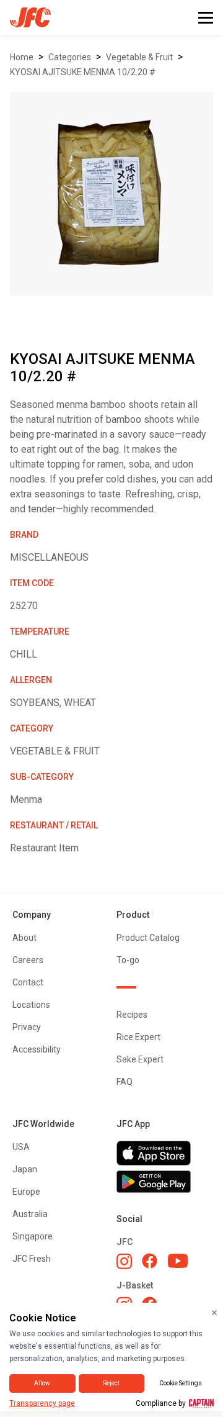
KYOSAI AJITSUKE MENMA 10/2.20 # (82, 72)
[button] (205, 17)
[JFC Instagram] (124, 1261)
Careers (27, 960)
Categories (69, 57)
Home (21, 57)
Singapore (32, 1236)
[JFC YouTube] (177, 1261)
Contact (27, 982)
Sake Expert (140, 1059)
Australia (30, 1214)
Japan (24, 1169)
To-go (127, 960)
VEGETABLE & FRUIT (139, 57)
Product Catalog (148, 938)
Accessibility (36, 1049)
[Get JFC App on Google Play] (163, 1181)
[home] (25, 17)
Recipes (131, 1015)
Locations (31, 1005)
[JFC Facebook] (149, 1261)
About (24, 938)
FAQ (124, 1082)
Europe (26, 1192)
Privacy (26, 1027)
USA (21, 1147)
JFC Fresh (31, 1259)
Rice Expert (138, 1037)
